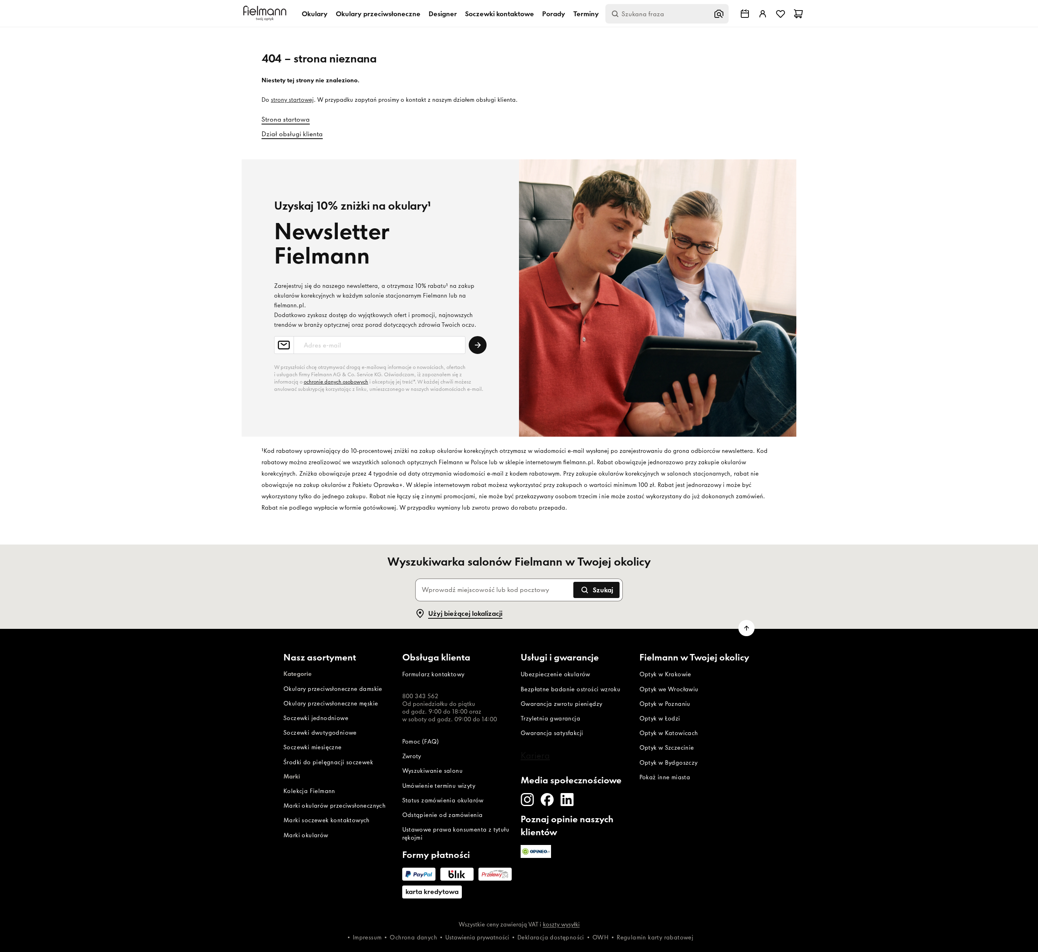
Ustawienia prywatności (477, 937)
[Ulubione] (780, 14)
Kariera (535, 755)
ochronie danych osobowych (336, 382)
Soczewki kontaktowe (499, 14)
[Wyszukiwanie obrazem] (719, 14)
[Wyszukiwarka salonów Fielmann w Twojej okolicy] (745, 14)
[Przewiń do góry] (746, 628)
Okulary (315, 14)
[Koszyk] (798, 14)
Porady (553, 14)
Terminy (586, 14)
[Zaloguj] (763, 14)
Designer (443, 14)
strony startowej (292, 99)
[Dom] (266, 13)
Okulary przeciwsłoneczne (378, 14)
